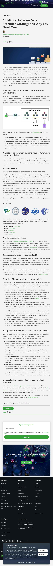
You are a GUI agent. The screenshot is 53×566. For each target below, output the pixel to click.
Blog (19, 483)
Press (36, 506)
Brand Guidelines (39, 513)
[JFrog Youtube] (14, 541)
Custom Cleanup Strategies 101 (25, 522)
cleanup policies (37, 132)
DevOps (28, 403)
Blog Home (6, 16)
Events (19, 490)
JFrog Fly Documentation (23, 500)
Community (3, 522)
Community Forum (5, 532)
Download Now (26, 462)
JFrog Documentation (23, 496)
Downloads (3, 525)
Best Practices (22, 403)
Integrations (21, 493)
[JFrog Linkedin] (6, 541)
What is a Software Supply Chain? (25, 524)
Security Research (22, 487)
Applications (4, 535)
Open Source (21, 506)
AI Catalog (3, 500)
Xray (2, 487)
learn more (17, 226)
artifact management (11, 403)
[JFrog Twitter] (10, 541)
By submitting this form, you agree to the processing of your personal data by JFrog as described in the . (26, 433)
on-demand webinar (33, 397)
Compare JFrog (21, 513)
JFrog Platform (4, 503)
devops (37, 298)
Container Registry (5, 493)
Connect (3, 496)
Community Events (5, 528)
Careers (37, 500)
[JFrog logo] (3, 5)
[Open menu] (51, 6)
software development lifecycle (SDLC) (23, 241)
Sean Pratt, (13, 34)
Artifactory (3, 483)
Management (38, 487)
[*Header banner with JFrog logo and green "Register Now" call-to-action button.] (26, 2)
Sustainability (38, 503)
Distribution (4, 490)
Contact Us (37, 509)
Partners (37, 493)
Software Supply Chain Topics (25, 503)
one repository (33, 247)
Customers (37, 496)
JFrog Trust (20, 509)
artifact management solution (21, 386)
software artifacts (43, 274)
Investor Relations (39, 490)
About (36, 483)
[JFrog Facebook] (2, 541)
